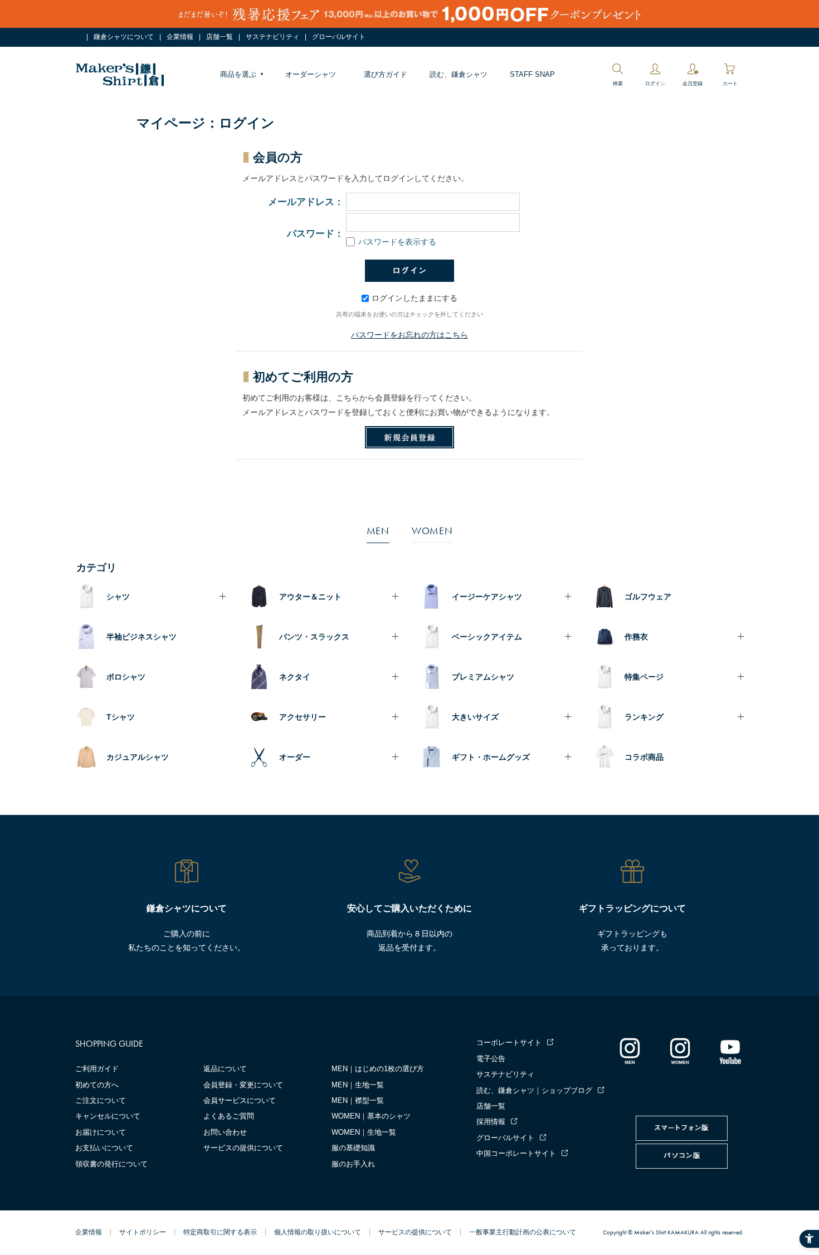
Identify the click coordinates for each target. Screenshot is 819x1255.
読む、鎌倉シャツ (459, 74)
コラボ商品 (644, 757)
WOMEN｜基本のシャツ (371, 1116)
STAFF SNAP (532, 74)
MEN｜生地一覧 (358, 1085)
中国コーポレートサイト (516, 1153)
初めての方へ (97, 1085)
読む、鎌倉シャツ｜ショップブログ (534, 1090)
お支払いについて (104, 1148)
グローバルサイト (338, 37)
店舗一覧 (219, 37)
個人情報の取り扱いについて (317, 1232)
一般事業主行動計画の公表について (522, 1232)
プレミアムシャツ (483, 676)
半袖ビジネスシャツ (141, 636)
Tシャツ (120, 716)
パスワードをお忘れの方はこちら (409, 334)
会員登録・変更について (243, 1085)
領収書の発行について (111, 1164)
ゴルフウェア (648, 596)
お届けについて (100, 1132)
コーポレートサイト (509, 1042)
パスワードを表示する (397, 241)
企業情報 (180, 37)
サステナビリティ (272, 37)
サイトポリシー (142, 1232)
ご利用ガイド (97, 1068)
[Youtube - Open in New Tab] (730, 1050)
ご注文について (100, 1100)
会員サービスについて (239, 1100)
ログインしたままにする (414, 298)
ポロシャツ (125, 676)
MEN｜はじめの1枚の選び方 (378, 1068)
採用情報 (490, 1121)
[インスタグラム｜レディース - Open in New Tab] (680, 1050)
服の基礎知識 (353, 1148)
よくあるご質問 (228, 1116)
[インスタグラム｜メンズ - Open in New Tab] (630, 1050)
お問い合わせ (225, 1132)
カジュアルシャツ (137, 757)
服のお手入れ (353, 1164)
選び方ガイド (385, 74)
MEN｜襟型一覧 (358, 1100)
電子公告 (490, 1058)
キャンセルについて (107, 1116)
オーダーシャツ (310, 74)
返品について (225, 1068)
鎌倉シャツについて (124, 37)
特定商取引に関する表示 (220, 1232)
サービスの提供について (243, 1148)
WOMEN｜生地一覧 (364, 1132)
